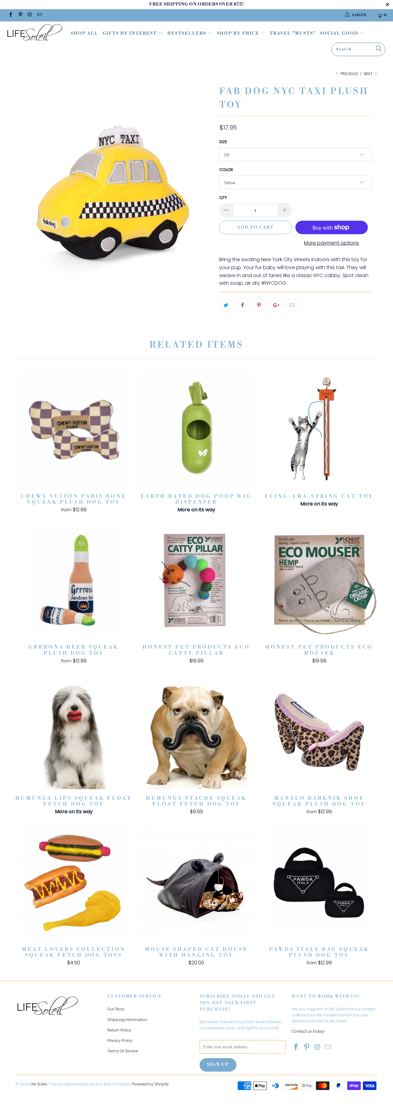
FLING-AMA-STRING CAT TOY (319, 429)
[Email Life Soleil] (39, 15)
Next (368, 73)
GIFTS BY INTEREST (130, 33)
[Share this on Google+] (275, 305)
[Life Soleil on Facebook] (10, 15)
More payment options (331, 242)
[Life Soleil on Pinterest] (19, 15)
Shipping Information (127, 1019)
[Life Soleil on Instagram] (29, 15)
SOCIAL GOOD (340, 33)
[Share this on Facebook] (242, 305)
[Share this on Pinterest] (259, 305)
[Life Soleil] (34, 33)
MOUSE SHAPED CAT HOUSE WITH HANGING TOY (196, 882)
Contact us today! (308, 1031)
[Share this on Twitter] (226, 305)
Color (226, 170)
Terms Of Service (122, 1051)
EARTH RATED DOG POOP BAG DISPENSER (196, 429)
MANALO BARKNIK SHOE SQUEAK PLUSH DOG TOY (319, 731)
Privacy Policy (119, 1040)
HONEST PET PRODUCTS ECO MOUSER (319, 580)
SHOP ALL (84, 33)
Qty (223, 197)
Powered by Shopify (150, 1084)
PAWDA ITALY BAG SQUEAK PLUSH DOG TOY (319, 882)
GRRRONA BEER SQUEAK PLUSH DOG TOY (73, 580)
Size (223, 142)
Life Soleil (38, 1084)
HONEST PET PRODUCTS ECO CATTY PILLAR (196, 580)
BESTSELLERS (186, 33)
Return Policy (119, 1030)
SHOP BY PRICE (238, 33)
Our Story (115, 1009)
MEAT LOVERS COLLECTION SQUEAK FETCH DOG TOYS (73, 882)
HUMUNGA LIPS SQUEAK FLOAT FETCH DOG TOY (73, 731)
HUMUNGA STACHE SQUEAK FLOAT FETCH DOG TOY (196, 731)
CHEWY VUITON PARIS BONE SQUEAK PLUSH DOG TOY (73, 429)
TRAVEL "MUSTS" (293, 33)
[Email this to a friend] (292, 305)
